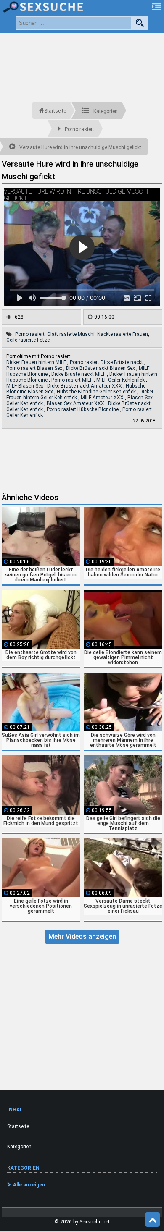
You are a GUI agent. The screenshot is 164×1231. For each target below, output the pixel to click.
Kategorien (19, 1147)
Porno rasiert (30, 334)
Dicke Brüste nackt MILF (79, 374)
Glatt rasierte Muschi (71, 334)
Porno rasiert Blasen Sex (34, 368)
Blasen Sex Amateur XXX (76, 403)
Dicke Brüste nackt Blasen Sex (101, 368)
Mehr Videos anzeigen (82, 936)
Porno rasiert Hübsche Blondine (83, 409)
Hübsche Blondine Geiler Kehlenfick (97, 392)
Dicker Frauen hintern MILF (36, 362)
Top (152, 1220)
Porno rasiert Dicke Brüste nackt (107, 362)
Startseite (18, 1126)
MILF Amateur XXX (103, 398)
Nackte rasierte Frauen (122, 334)
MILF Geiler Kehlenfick (121, 380)
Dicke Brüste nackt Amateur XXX (85, 386)
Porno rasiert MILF (72, 380)
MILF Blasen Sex (25, 386)
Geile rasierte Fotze (28, 340)
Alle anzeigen (29, 1185)
